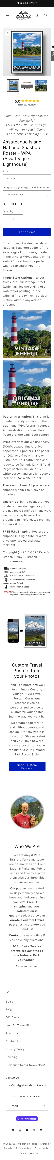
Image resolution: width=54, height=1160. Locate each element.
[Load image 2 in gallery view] (27, 85)
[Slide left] (3, 86)
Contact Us (13, 1041)
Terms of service (29, 1153)
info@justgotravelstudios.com (27, 1085)
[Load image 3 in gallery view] (41, 85)
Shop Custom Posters (27, 766)
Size (5, 171)
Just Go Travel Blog (19, 1025)
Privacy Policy (15, 1049)
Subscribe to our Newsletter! (25, 1065)
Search (10, 1001)
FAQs (9, 1009)
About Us (12, 1033)
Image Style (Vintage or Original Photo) (27, 187)
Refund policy (23, 1148)
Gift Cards (13, 1017)
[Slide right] (51, 86)
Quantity (8, 211)
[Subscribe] (44, 1106)
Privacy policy (42, 1148)
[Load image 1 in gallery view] (13, 85)
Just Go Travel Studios (25, 1144)
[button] (7, 15)
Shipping (11, 1057)
